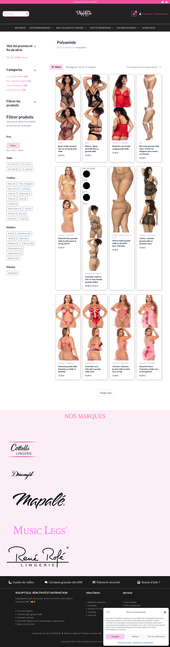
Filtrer (13, 145)
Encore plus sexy (14, 90)
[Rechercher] (27, 13)
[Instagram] (163, 2)
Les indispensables (15, 76)
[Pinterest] (166, 2)
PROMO (25, 58)
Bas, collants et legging (16, 81)
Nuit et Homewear (15, 85)
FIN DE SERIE (13, 57)
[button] (165, 612)
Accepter (115, 636)
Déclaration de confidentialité (143, 642)
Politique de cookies (125, 642)
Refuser (135, 636)
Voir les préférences (156, 636)
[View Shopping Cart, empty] (134, 13)
